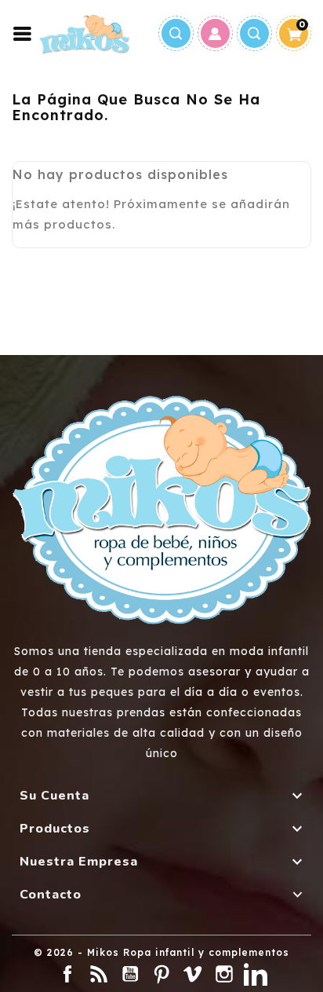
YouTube (130, 974)
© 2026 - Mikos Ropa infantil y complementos (161, 952)
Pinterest (161, 974)
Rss (99, 974)
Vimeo (193, 974)
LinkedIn (255, 974)
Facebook (67, 974)
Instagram (224, 974)
